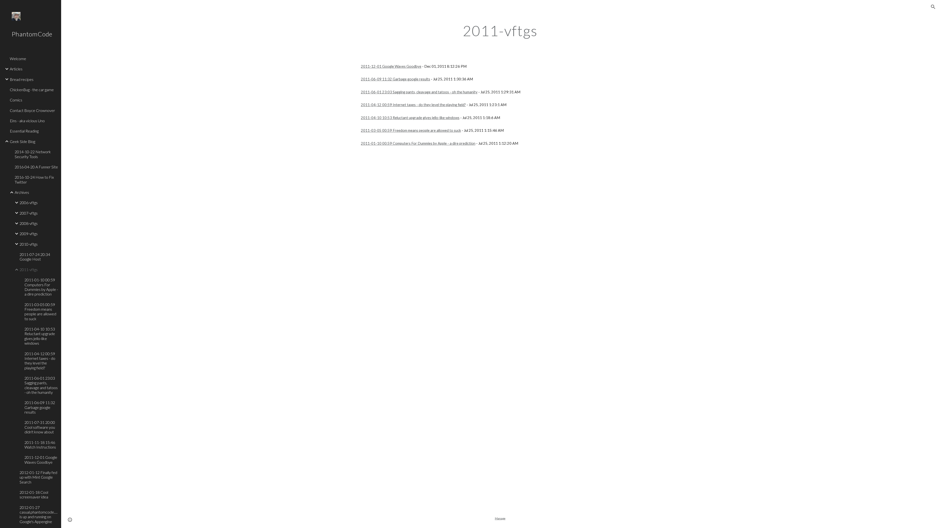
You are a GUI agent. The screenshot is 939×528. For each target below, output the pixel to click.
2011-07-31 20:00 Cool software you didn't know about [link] (39, 427)
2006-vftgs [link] (29, 202)
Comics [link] (16, 100)
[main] (500, 31)
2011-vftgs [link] (29, 269)
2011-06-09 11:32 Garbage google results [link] (39, 407)
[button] (933, 7)
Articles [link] (16, 68)
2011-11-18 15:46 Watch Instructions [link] (40, 444)
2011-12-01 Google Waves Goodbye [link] (40, 459)
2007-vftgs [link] (29, 213)
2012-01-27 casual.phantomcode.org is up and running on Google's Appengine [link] (39, 514)
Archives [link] (22, 192)
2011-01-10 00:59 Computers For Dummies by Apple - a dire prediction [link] (41, 286)
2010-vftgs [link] (29, 244)
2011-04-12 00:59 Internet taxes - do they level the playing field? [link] (39, 360)
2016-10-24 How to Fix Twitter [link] (34, 179)
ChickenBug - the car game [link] (32, 89)
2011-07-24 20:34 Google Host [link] (35, 256)
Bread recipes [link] (22, 79)
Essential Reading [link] (24, 131)
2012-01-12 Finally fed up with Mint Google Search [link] (38, 477)
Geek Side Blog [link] (22, 141)
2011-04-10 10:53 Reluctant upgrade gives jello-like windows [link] (39, 336)
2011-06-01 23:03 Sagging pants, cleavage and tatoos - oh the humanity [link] (41, 385)
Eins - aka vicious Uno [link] (27, 120)
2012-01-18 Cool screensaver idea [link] (34, 494)
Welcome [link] (18, 58)
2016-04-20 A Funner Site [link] (36, 167)
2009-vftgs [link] (29, 233)
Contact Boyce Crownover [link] (32, 110)
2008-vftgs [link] (29, 223)
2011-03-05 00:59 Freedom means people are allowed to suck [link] (40, 311)
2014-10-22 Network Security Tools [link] (33, 154)
